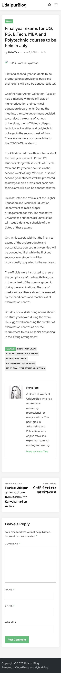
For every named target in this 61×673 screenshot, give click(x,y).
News (9, 21)
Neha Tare (13, 52)
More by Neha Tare (37, 451)
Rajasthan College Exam (20, 363)
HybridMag (41, 667)
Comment (13, 543)
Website (10, 621)
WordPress (22, 667)
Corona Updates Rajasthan (22, 353)
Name (9, 589)
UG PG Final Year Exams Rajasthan (25, 368)
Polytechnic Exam (16, 358)
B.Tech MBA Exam (26, 349)
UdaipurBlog (14, 5)
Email (10, 605)
